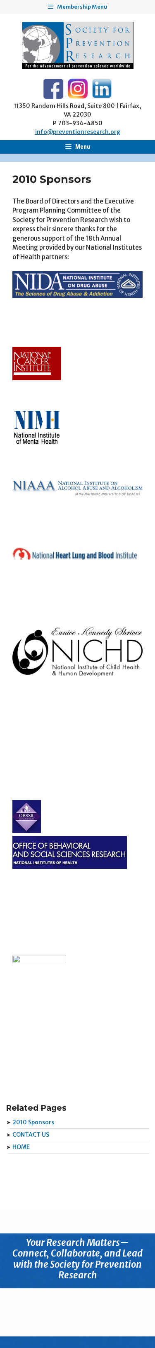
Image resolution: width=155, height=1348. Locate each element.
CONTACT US (30, 1134)
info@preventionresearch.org (77, 132)
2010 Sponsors (33, 1122)
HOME (21, 1147)
